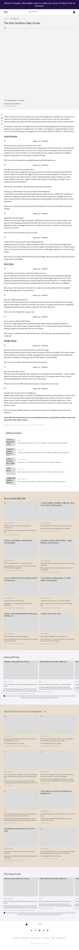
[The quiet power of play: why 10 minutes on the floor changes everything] (11, 461)
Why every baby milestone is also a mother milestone (55, 684)
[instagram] (31, 930)
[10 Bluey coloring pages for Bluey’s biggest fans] (21, 548)
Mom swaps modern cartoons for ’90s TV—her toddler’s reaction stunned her (41, 472)
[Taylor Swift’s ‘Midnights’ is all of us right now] (57, 622)
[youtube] (39, 930)
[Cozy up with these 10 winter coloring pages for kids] (57, 511)
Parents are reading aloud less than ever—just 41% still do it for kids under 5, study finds (43, 453)
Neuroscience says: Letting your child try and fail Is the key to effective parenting (41, 481)
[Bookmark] (1, 127)
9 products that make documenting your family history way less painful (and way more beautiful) (20, 815)
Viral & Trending (54, 643)
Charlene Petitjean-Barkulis (13, 103)
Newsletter (24, 938)
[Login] (74, 12)
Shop (21, 860)
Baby (40, 682)
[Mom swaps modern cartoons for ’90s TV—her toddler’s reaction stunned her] (11, 471)
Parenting (20, 450)
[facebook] (35, 930)
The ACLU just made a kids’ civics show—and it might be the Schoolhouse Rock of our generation (57, 740)
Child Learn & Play (23, 459)
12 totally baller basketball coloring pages (16, 636)
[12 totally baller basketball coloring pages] (21, 622)
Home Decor (25, 746)
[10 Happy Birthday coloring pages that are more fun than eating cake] (57, 548)
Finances (16, 693)
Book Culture (9, 264)
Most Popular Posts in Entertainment (23, 711)
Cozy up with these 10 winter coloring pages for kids (55, 526)
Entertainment (14, 19)
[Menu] (5, 12)
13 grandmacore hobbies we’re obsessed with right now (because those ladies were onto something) (57, 775)
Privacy (46, 938)
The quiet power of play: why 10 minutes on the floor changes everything (39, 462)
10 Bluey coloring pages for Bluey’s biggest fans (18, 563)
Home (6, 19)
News (19, 440)
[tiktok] (43, 930)
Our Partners (8, 736)
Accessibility (61, 938)
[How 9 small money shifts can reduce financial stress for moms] (20, 670)
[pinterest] (47, 930)
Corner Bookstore (10, 136)
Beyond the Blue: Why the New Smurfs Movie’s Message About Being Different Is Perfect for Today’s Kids (57, 852)
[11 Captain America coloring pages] (21, 586)
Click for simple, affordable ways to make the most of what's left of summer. (39, 5)
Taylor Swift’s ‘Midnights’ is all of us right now (53, 636)
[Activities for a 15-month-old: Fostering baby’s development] (21, 511)
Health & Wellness (24, 693)
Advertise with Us (36, 938)
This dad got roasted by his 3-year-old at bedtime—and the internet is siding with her (42, 443)
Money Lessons (7, 682)
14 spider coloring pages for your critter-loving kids (55, 601)
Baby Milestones (47, 692)
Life (5, 811)
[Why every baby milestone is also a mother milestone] (56, 670)
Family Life (16, 860)
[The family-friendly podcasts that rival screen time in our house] (57, 799)
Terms (53, 938)
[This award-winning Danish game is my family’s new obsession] (21, 837)
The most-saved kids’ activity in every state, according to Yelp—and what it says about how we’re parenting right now (21, 776)
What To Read (40, 425)
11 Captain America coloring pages (14, 601)
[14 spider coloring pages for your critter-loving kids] (57, 586)
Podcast (16, 938)
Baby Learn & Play (28, 425)
